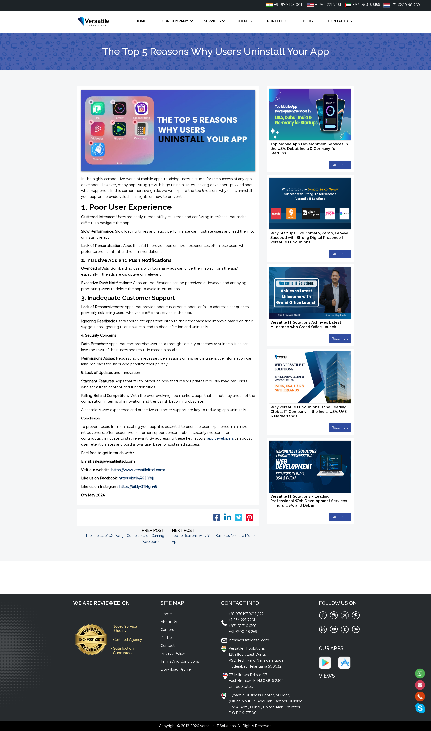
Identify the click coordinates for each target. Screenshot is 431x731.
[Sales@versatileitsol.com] (420, 684)
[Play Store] (325, 662)
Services (212, 21)
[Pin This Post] (249, 519)
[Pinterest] (356, 615)
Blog (308, 21)
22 (262, 614)
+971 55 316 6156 (365, 4)
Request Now (306, 583)
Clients (244, 21)
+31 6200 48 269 (405, 5)
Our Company (175, 21)
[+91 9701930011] (420, 696)
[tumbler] (345, 629)
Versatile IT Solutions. (218, 726)
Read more (340, 165)
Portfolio (277, 21)
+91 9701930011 (242, 614)
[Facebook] (323, 615)
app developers (220, 438)
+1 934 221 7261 (327, 4)
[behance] (356, 629)
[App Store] (344, 662)
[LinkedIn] (323, 629)
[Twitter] (345, 615)
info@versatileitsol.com (249, 640)
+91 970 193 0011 (288, 4)
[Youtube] (334, 629)
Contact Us (340, 21)
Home (140, 21)
